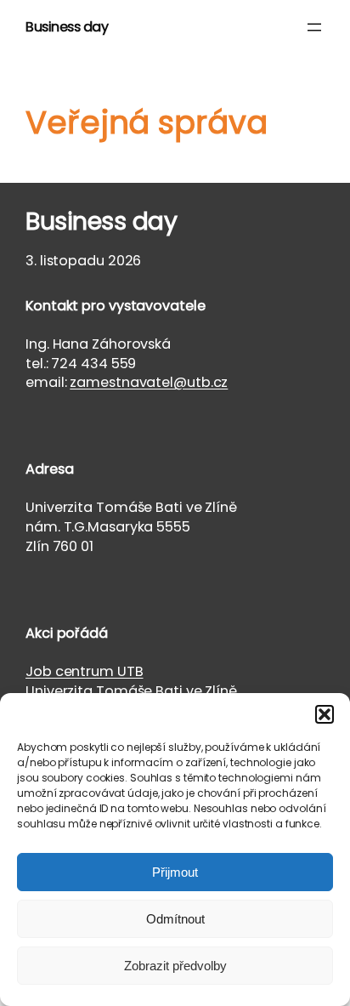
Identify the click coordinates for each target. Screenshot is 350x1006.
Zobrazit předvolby (175, 965)
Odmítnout (175, 919)
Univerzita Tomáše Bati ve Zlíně (131, 691)
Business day (66, 27)
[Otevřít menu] (314, 27)
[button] (324, 714)
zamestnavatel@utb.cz (149, 382)
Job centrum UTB (84, 671)
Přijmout (175, 872)
